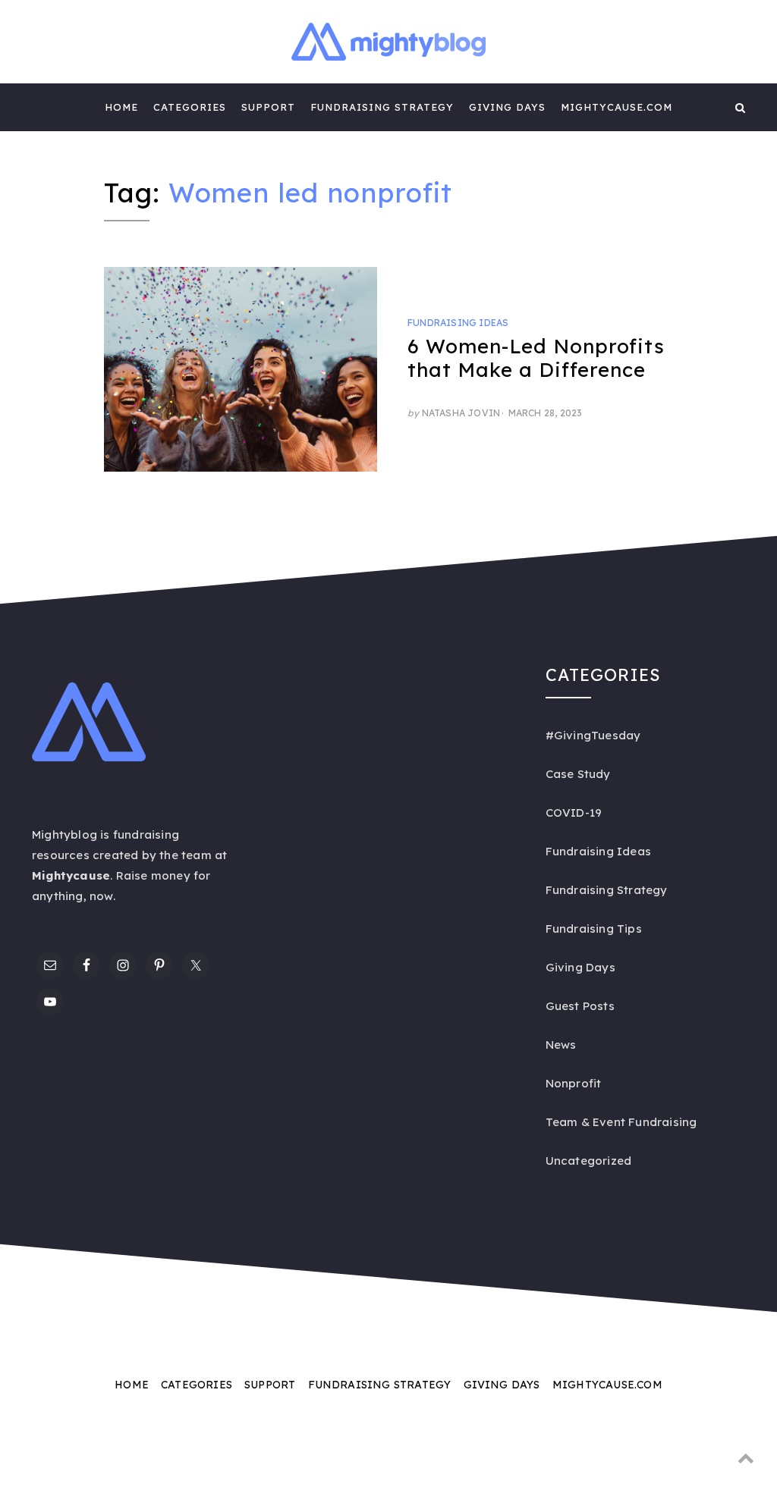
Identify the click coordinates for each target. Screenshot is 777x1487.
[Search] (740, 106)
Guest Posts (580, 1006)
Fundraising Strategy (382, 107)
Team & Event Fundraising (621, 1122)
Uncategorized (589, 1160)
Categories (189, 107)
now (101, 896)
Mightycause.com (616, 107)
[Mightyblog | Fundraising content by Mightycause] (36, 106)
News (561, 1044)
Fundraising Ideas (457, 322)
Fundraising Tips (594, 928)
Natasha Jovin (461, 413)
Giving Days (507, 107)
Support (268, 107)
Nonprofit (574, 1083)
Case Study (578, 774)
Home (121, 107)
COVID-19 (574, 812)
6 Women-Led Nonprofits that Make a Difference (536, 358)
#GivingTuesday (593, 735)
